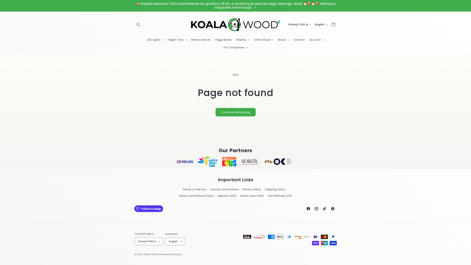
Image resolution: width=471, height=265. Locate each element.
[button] (138, 25)
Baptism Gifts (227, 196)
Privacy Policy (251, 189)
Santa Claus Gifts (252, 196)
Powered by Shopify (171, 254)
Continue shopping (235, 112)
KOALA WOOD (151, 254)
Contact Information (224, 189)
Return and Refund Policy (196, 196)
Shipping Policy (275, 189)
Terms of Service (194, 189)
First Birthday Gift (280, 196)
